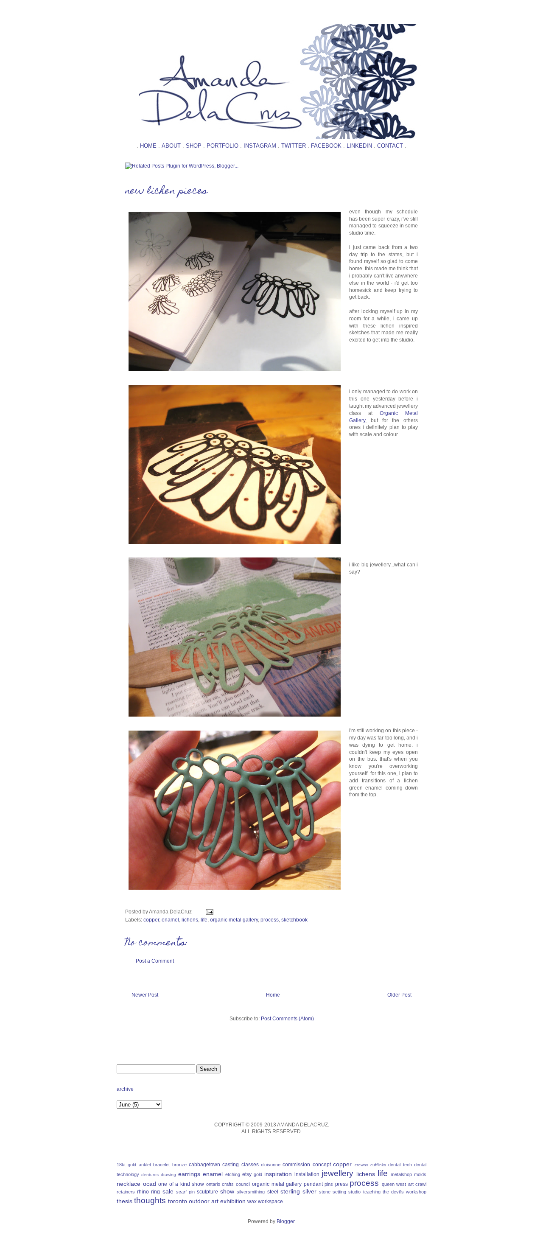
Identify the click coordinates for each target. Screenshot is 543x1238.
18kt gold (126, 1164)
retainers (126, 1191)
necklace (128, 1183)
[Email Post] (208, 912)
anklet (145, 1164)
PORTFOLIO (222, 146)
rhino (143, 1192)
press (341, 1184)
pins (329, 1184)
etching (232, 1174)
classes (250, 1165)
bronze (179, 1164)
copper (151, 920)
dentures (150, 1174)
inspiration (278, 1174)
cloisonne (270, 1164)
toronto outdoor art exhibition (207, 1201)
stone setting (332, 1191)
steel (272, 1192)
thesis (124, 1201)
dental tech (399, 1164)
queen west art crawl (404, 1184)
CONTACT (390, 146)
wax (252, 1201)
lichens (190, 920)
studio (354, 1191)
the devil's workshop (404, 1191)
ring (155, 1192)
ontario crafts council (228, 1184)
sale (168, 1191)
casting (230, 1165)
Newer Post (145, 995)
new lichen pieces (166, 191)
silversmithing (251, 1191)
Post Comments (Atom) (287, 1019)
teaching (372, 1191)
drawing (168, 1174)
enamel (170, 920)
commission (296, 1165)
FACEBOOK (326, 146)
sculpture (207, 1192)
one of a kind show (181, 1184)
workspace (270, 1201)
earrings (189, 1174)
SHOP (194, 146)
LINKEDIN (359, 146)
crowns (361, 1164)
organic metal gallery (234, 920)
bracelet (161, 1164)
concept (322, 1165)
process (269, 920)
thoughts (150, 1200)
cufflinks (378, 1164)
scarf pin (185, 1191)
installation (306, 1174)
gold (258, 1174)
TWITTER (293, 146)
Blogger (285, 1221)
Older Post (399, 995)
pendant (313, 1184)
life (204, 920)
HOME (148, 146)
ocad (149, 1183)
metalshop (401, 1174)
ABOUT (171, 146)
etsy (247, 1174)
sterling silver (298, 1191)
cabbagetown (204, 1165)
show (227, 1191)
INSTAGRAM (260, 146)
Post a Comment (155, 961)
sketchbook (294, 920)
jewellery (337, 1173)
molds (420, 1174)
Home (273, 995)
